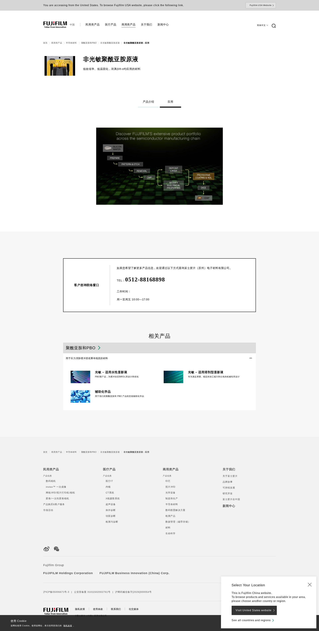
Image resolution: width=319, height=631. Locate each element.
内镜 (108, 486)
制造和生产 (171, 498)
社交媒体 (134, 609)
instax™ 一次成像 (56, 486)
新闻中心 (229, 506)
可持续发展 (229, 487)
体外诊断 (111, 510)
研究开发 (228, 493)
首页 (45, 43)
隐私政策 (67, 626)
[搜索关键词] (274, 26)
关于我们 (229, 469)
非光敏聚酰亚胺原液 (110, 43)
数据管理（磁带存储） (177, 521)
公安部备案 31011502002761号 (92, 592)
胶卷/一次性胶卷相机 (57, 498)
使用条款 (98, 609)
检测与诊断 (112, 521)
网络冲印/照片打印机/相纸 (60, 492)
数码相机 (51, 481)
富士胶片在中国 (231, 499)
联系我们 (116, 609)
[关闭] (309, 584)
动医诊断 (111, 516)
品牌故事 (228, 481)
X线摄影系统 (113, 498)
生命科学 (170, 533)
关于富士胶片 (230, 476)
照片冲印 (170, 486)
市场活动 (48, 510)
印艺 (167, 481)
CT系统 (110, 492)
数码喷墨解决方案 (175, 510)
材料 (167, 527)
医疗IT (109, 481)
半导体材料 (71, 43)
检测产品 (170, 516)
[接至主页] (55, 24)
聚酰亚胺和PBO (89, 43)
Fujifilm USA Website (261, 5)
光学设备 (170, 492)
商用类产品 (56, 43)
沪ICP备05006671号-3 (56, 592)
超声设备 (111, 504)
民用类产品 (51, 469)
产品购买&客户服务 (54, 504)
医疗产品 (109, 469)
